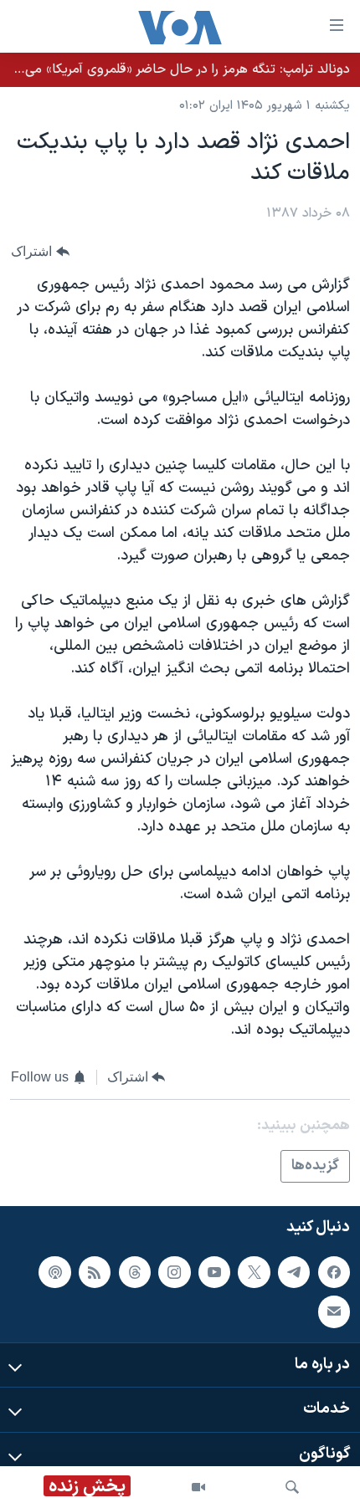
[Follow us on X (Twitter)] (254, 1272)
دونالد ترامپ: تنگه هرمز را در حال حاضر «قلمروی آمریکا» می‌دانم (176, 69)
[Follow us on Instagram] (174, 1272)
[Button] (40, 252)
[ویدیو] (198, 1487)
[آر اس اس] (95, 1272)
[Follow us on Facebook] (334, 1272)
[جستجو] (292, 1487)
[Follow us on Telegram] (294, 1272)
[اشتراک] (334, 1312)
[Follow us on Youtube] (214, 1272)
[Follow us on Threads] (135, 1272)
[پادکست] (54, 1272)
